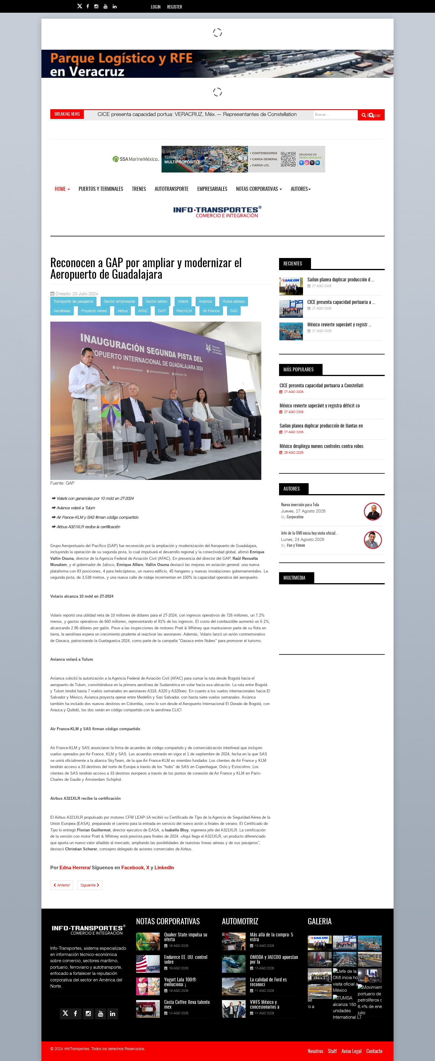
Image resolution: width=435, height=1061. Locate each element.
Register (174, 7)
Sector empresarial (119, 301)
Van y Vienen (296, 546)
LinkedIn (164, 867)
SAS (233, 310)
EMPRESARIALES (212, 189)
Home (61, 189)
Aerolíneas (62, 310)
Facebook (132, 867)
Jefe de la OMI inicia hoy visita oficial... (309, 533)
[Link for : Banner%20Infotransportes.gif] (217, 64)
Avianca (205, 301)
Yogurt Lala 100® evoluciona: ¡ (180, 982)
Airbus (122, 310)
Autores (299, 189)
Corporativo (295, 517)
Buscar (373, 115)
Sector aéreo (156, 301)
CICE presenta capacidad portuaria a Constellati (321, 385)
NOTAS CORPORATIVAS (257, 189)
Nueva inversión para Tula (300, 505)
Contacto (374, 1051)
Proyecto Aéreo (94, 310)
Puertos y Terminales (101, 189)
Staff (332, 1051)
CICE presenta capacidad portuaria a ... (341, 302)
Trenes (139, 189)
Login (155, 7)
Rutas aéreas (234, 301)
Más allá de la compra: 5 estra (271, 937)
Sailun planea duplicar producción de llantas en (321, 426)
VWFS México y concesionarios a (264, 1005)
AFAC (142, 310)
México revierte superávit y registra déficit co (320, 406)
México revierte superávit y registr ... (339, 325)
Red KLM (184, 310)
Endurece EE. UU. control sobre (185, 960)
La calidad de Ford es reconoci (268, 982)
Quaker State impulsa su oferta (185, 937)
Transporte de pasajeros (73, 301)
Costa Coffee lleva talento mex (187, 1005)
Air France (211, 310)
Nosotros (315, 1051)
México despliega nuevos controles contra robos (321, 446)
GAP (162, 310)
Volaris (183, 301)
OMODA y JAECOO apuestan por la (274, 960)
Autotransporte (171, 189)
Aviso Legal (351, 1051)
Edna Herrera (74, 867)
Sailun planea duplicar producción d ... (340, 280)
